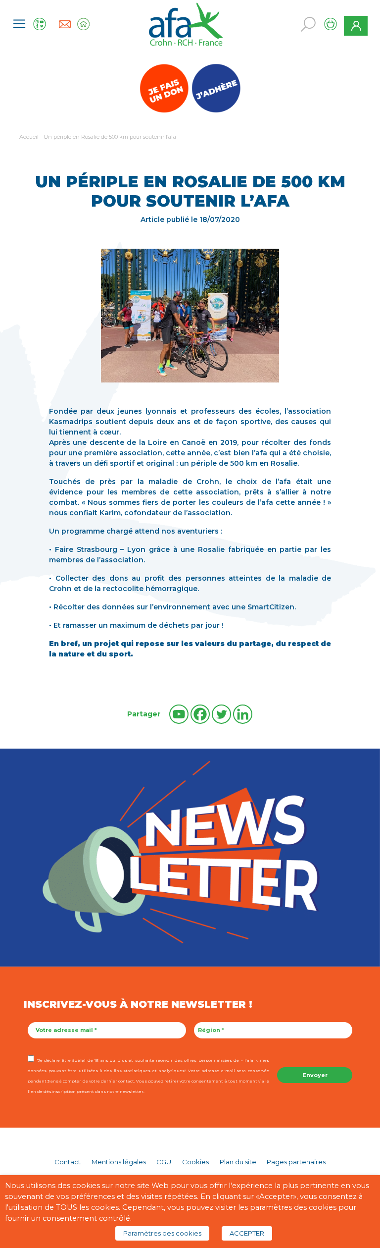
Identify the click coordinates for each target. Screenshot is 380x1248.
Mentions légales (119, 1162)
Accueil (29, 136)
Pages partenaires (296, 1162)
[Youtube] (179, 714)
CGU (163, 1162)
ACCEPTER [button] (247, 1233)
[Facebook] (200, 714)
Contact (67, 1162)
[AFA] (186, 23)
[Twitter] (221, 714)
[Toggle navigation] (19, 23)
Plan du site (238, 1162)
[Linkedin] (242, 714)
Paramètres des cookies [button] (162, 1233)
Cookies (195, 1162)
